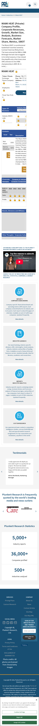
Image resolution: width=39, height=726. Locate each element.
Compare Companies (18, 181)
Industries (10, 15)
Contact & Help (29, 608)
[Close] (36, 700)
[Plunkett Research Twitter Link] (8, 623)
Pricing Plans (9, 600)
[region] (19, 711)
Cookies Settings (19, 712)
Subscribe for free (29, 637)
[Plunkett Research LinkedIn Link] (4, 623)
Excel (5, 135)
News (29, 604)
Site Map (29, 612)
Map (24, 92)
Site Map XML (29, 616)
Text (11, 135)
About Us (29, 600)
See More (9, 155)
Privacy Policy (10, 643)
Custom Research (10, 604)
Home (3, 15)
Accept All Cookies (19, 722)
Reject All (19, 717)
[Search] (35, 4)
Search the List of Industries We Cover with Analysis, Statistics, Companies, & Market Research (19, 275)
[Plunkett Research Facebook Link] (11, 623)
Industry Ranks (22, 108)
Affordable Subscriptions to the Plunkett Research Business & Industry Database (19, 248)
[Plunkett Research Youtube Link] (15, 623)
